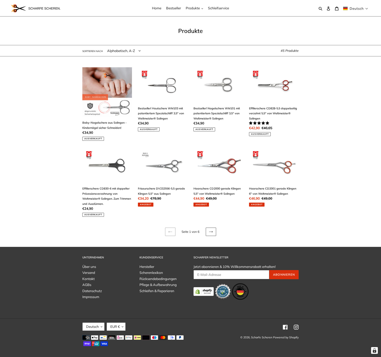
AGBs (86, 285)
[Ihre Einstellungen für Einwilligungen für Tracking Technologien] (374, 350)
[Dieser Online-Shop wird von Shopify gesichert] (204, 291)
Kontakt (88, 279)
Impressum (90, 297)
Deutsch (92, 326)
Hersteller (147, 267)
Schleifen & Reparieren (157, 291)
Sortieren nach (92, 51)
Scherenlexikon (151, 272)
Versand (88, 272)
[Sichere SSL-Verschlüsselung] (223, 291)
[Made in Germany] (240, 291)
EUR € (115, 326)
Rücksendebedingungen (158, 279)
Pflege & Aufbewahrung (158, 285)
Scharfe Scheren (261, 337)
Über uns (89, 267)
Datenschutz (92, 291)
